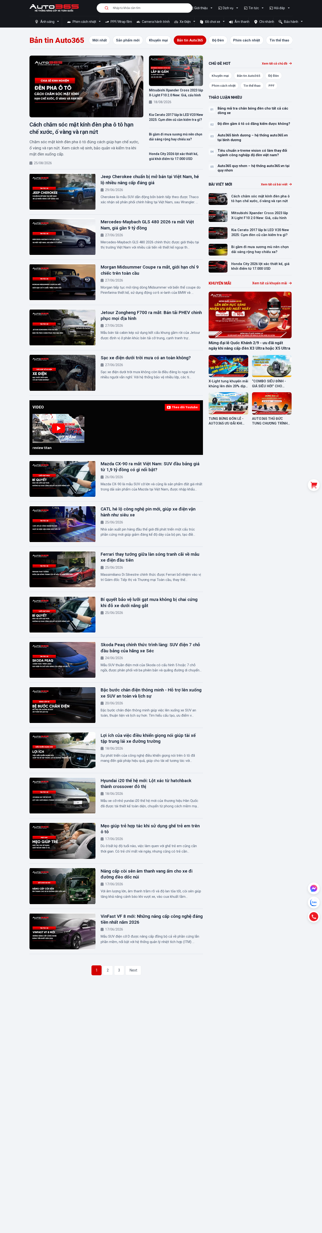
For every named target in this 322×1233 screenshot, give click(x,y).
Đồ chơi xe (212, 22)
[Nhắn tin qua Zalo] (314, 902)
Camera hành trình (155, 22)
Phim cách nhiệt (84, 22)
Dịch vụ (228, 8)
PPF (271, 85)
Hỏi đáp (279, 8)
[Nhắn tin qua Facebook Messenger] (314, 888)
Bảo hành (291, 22)
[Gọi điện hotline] (314, 917)
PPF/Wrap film (120, 22)
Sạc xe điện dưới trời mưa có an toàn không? (146, 357)
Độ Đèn (273, 76)
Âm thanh (241, 22)
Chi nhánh (266, 22)
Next (133, 970)
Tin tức (253, 8)
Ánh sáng (47, 22)
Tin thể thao (252, 85)
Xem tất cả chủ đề (275, 63)
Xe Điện (185, 22)
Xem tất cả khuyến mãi (270, 283)
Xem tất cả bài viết (274, 184)
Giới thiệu (201, 8)
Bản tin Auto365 (248, 76)
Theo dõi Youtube (185, 407)
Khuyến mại (220, 76)
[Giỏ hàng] (314, 485)
